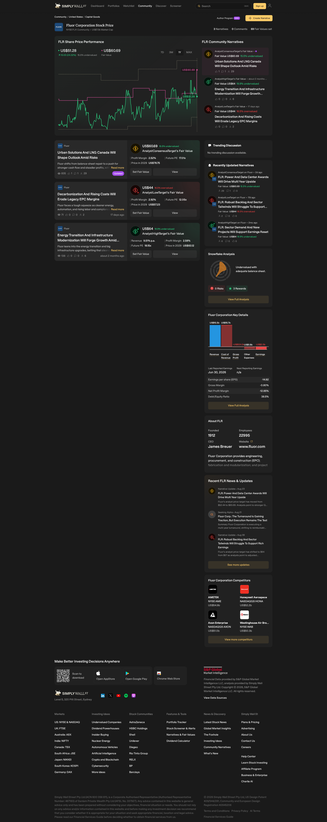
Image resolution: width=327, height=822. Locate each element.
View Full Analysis (238, 299)
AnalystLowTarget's (225, 106)
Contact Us (248, 741)
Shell (132, 734)
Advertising (248, 728)
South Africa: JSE (64, 753)
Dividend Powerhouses (105, 728)
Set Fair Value (141, 171)
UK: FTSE (59, 728)
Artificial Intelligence (104, 753)
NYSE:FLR (71, 29)
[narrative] (256, 51)
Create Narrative (261, 18)
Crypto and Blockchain (105, 759)
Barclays (134, 772)
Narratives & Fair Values (181, 734)
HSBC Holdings (138, 728)
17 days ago (253, 106)
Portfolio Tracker (176, 722)
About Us (246, 734)
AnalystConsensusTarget (231, 172)
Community (60, 17)
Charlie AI (247, 781)
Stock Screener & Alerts (181, 728)
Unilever (134, 741)
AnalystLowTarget (227, 197)
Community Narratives (217, 747)
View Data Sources (215, 697)
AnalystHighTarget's (225, 79)
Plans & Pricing (250, 722)
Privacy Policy (239, 811)
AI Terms (255, 811)
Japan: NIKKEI (63, 759)
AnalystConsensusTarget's (228, 51)
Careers (246, 747)
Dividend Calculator (178, 741)
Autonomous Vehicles (105, 747)
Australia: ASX (62, 734)
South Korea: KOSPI (66, 766)
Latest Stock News (215, 722)
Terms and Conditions (217, 811)
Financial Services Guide (218, 816)
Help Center (248, 756)
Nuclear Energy (101, 741)
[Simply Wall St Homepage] (70, 6)
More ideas (98, 772)
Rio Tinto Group (138, 753)
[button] (208, 54)
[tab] (162, 52)
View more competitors (238, 639)
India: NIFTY (61, 741)
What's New (211, 753)
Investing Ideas (213, 741)
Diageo (133, 747)
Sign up (260, 6)
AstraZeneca (137, 722)
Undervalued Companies (106, 722)
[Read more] (238, 461)
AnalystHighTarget (227, 222)
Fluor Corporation (80, 25)
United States (76, 17)
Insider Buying (100, 734)
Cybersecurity (100, 766)
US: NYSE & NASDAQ (67, 722)
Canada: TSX (62, 747)
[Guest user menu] (269, 6)
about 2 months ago (257, 78)
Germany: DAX (63, 772)
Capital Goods (92, 17)
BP (131, 766)
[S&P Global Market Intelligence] (215, 671)
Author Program (228, 18)
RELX (132, 759)
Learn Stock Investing (254, 762)
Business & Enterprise (254, 775)
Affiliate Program (251, 769)
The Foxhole (211, 734)
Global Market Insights (217, 728)
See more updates (238, 564)
